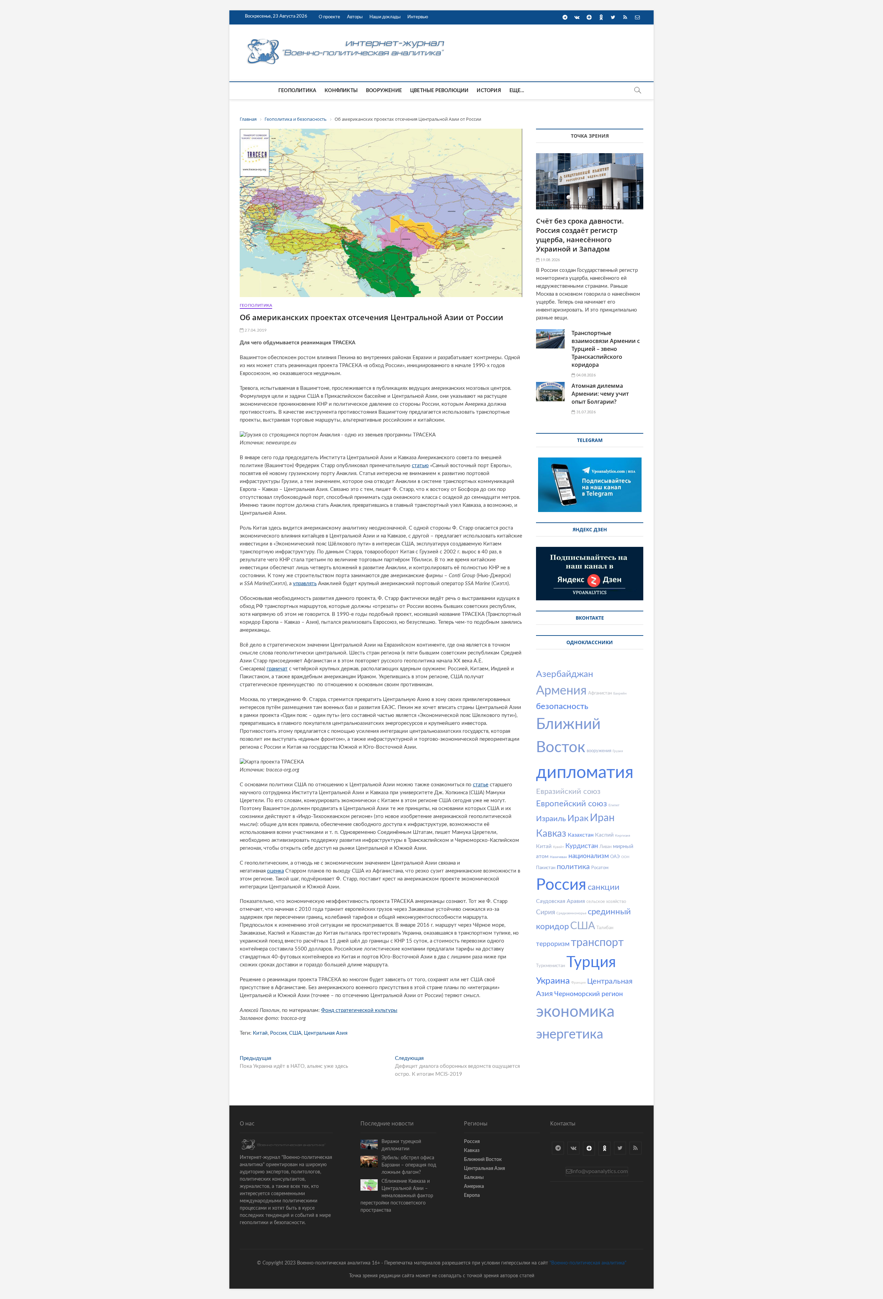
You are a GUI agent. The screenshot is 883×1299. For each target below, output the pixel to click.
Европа (472, 1195)
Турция (591, 962)
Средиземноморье (571, 913)
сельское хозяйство (606, 901)
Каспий (604, 835)
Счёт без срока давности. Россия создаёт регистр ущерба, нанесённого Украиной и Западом (580, 235)
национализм (588, 856)
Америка (474, 1186)
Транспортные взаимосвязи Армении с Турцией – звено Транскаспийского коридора (606, 348)
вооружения (599, 751)
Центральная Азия (325, 1033)
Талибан (604, 928)
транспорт (597, 942)
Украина (553, 980)
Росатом (599, 868)
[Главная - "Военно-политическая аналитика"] (346, 38)
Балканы (474, 1177)
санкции (603, 887)
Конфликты (341, 90)
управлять (305, 583)
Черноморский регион (588, 994)
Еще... (516, 90)
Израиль (551, 819)
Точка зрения (590, 135)
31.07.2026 (585, 412)
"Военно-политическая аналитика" (587, 1263)
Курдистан (581, 846)
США (295, 1033)
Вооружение (384, 90)
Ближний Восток (483, 1159)
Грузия (618, 751)
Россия (278, 1033)
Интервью (417, 17)
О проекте (329, 17)
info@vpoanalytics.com (600, 1171)
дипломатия (585, 772)
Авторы (355, 17)
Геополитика (297, 90)
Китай (260, 1033)
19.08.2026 (549, 260)
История (489, 90)
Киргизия (622, 835)
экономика (575, 1012)
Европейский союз (571, 804)
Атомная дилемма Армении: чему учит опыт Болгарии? (600, 393)
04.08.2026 (585, 375)
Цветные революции (439, 90)
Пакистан (545, 868)
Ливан (605, 847)
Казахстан (581, 835)
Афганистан (600, 693)
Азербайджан (564, 674)
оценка (275, 871)
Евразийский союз (568, 791)
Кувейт (558, 847)
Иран (602, 818)
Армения (561, 691)
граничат (277, 668)
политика (573, 866)
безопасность (562, 706)
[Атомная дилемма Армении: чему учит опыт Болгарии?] (550, 391)
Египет (613, 805)
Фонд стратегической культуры (359, 1010)
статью (420, 465)
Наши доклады (384, 17)
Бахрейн (620, 693)
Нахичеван (558, 857)
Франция (578, 982)
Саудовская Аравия (560, 901)
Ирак (577, 818)
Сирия (545, 912)
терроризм (552, 944)
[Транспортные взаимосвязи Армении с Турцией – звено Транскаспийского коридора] (550, 338)
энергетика (569, 1034)
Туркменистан (550, 966)
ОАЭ (615, 857)
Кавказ (551, 833)
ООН (625, 857)
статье (480, 784)
